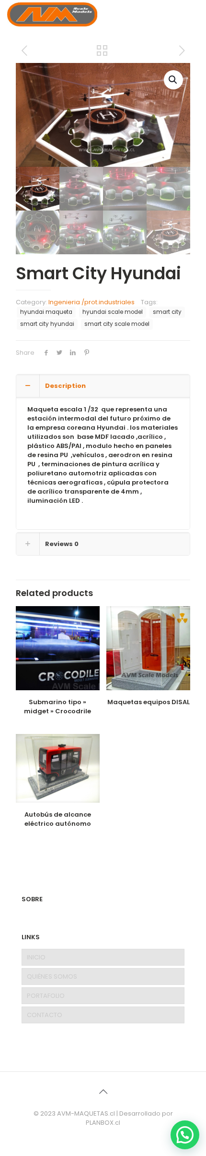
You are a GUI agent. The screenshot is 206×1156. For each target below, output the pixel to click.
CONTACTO (44, 1014)
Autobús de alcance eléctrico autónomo (57, 819)
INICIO (36, 957)
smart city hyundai (47, 324)
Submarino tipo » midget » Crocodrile (57, 706)
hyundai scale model (112, 312)
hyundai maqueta (46, 312)
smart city (167, 312)
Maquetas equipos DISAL (148, 702)
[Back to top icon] (103, 1091)
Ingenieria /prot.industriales (91, 302)
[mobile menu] (193, 14)
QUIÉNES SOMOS (52, 976)
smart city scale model (116, 324)
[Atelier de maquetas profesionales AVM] (52, 14)
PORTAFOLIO (46, 995)
